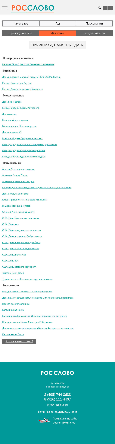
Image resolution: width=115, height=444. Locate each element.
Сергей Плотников (64, 422)
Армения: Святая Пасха (14, 175)
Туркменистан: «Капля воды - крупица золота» (27, 278)
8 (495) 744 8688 (57, 394)
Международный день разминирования (23, 150)
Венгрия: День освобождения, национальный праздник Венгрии (36, 187)
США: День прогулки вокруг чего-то (21, 230)
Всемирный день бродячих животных (22, 138)
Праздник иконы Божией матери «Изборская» (27, 291)
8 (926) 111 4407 (57, 399)
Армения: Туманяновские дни (18, 181)
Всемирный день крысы (15, 119)
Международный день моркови (19, 126)
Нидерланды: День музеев (16, 205)
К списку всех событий (19, 341)
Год (57, 23)
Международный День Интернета (20, 107)
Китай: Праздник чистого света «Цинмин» (24, 199)
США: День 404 (10, 260)
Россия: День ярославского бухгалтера (22, 89)
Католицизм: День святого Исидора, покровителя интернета (34, 315)
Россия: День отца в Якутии (16, 82)
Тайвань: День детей (13, 272)
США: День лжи (10, 224)
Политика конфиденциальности (57, 411)
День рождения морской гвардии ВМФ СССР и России (31, 76)
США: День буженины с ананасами (21, 217)
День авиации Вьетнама (15, 193)
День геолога (9, 113)
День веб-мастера (12, 101)
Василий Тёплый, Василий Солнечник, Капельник (28, 64)
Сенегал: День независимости (18, 211)
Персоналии (94, 23)
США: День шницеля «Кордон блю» (21, 242)
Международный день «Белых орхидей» (24, 156)
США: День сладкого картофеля (19, 266)
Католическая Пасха (13, 309)
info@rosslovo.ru (57, 404)
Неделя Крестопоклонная (15, 303)
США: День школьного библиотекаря (22, 236)
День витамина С (11, 132)
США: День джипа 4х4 (14, 254)
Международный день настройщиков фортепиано (29, 144)
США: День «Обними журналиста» (20, 248)
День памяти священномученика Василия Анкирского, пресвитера (38, 297)
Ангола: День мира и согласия (18, 169)
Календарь (20, 23)
